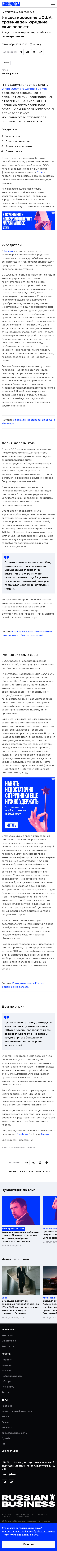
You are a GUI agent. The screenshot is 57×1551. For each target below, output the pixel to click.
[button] (53, 3)
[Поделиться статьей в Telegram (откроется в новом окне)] (21, 52)
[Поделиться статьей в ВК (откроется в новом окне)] (27, 52)
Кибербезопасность (14, 1433)
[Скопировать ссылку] (40, 52)
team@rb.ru (9, 1474)
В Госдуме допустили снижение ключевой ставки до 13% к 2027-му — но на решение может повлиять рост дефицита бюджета (20, 1307)
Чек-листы (8, 1387)
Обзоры (6, 1381)
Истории (7, 1365)
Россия (29, 12)
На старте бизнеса (13, 12)
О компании (9, 1341)
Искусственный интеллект (18, 1411)
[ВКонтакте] (11, 1482)
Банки (5, 1417)
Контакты (8, 1346)
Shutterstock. (28, 1148)
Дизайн (6, 1438)
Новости (7, 1360)
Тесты (5, 1392)
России (8, 251)
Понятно (28, 1544)
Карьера (7, 1427)
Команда (7, 1335)
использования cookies (16, 1531)
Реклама (7, 1406)
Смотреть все (10, 1451)
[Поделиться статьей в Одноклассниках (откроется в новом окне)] (34, 52)
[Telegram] (4, 1482)
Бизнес (6, 1422)
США (40, 172)
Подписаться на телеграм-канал (27, 1171)
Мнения (6, 1371)
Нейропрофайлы (12, 1376)
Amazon (45, 1134)
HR (3, 1444)
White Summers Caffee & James (24, 88)
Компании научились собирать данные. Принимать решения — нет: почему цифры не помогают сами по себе (20, 1237)
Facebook (22, 1134)
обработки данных (43, 1531)
